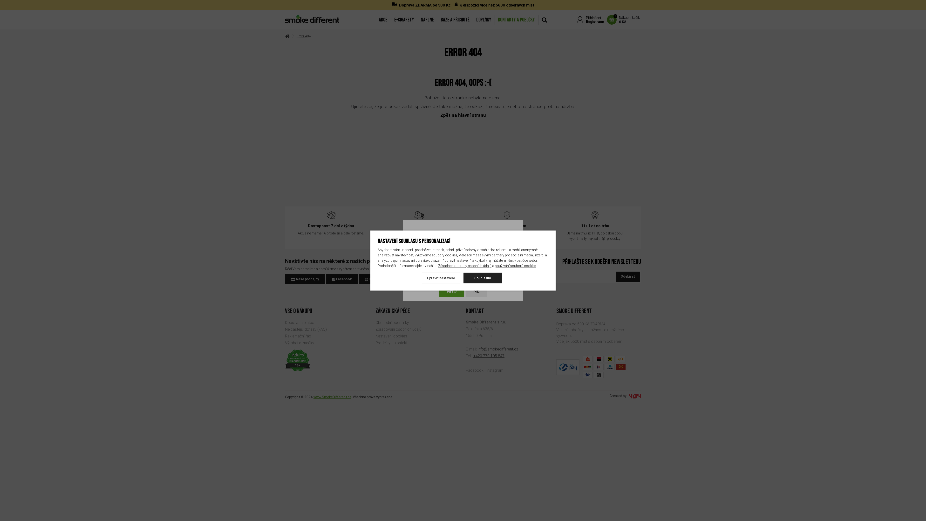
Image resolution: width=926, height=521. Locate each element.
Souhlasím (482, 278)
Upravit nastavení (441, 278)
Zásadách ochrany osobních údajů (464, 265)
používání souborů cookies (515, 265)
